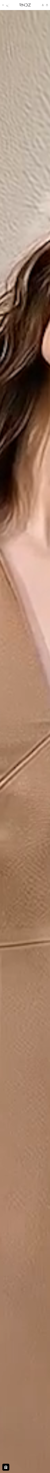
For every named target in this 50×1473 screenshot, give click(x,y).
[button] (3, 5)
